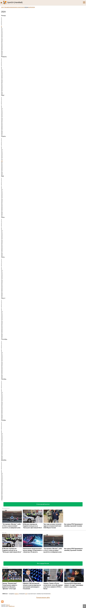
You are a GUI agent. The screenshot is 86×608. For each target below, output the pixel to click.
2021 (16, 7)
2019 (9, 7)
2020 (13, 7)
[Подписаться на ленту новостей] (2, 601)
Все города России (43, 563)
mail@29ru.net (11, 606)
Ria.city (4, 532)
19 (2, 161)
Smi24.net (5, 567)
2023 (23, 7)
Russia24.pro (6, 508)
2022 (19, 7)
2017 (3, 7)
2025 (29, 7)
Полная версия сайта (43, 597)
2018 (6, 7)
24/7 (26, 593)
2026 (33, 7)
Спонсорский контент (43, 504)
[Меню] (84, 2)
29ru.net (8, 604)
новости (16, 593)
